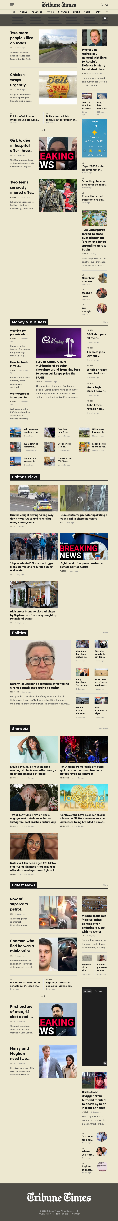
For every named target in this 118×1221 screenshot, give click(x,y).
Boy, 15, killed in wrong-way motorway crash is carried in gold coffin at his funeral (87, 105)
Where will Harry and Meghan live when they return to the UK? (87, 1153)
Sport (76, 12)
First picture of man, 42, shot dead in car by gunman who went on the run (22, 1011)
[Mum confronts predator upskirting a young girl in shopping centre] (84, 498)
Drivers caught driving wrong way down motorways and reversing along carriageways (31, 518)
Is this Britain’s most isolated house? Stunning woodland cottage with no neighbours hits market (97, 371)
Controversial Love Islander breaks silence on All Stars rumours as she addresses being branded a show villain (82, 818)
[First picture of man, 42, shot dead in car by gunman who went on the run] (58, 1019)
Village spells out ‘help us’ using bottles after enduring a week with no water (94, 923)
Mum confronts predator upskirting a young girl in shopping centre (83, 516)
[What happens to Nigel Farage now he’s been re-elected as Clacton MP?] (101, 700)
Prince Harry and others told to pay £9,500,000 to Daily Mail (93, 197)
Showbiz (63, 12)
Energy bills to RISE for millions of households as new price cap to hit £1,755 (65, 460)
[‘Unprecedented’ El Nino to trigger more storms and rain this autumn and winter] (34, 546)
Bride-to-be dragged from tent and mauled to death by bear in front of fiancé (94, 1100)
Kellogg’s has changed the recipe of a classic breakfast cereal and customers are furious (99, 445)
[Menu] (12, 4)
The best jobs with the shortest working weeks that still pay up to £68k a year (97, 354)
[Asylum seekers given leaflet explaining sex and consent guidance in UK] (102, 1166)
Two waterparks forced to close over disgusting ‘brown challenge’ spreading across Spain (94, 239)
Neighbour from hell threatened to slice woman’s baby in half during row (89, 279)
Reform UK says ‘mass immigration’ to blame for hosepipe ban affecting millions (101, 682)
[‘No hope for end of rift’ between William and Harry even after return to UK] (101, 1136)
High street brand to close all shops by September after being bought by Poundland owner (33, 615)
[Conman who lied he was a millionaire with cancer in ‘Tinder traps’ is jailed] (58, 954)
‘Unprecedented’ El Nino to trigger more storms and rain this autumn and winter (31, 567)
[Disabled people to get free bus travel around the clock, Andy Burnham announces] (101, 644)
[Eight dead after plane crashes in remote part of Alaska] (84, 546)
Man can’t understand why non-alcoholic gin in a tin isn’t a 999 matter (61, 984)
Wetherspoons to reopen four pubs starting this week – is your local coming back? (20, 395)
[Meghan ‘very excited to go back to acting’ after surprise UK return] (101, 293)
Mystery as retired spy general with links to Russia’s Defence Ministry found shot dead (94, 59)
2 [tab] (44, 130)
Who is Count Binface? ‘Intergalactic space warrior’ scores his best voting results (82, 710)
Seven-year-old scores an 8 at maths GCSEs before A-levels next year (102, 967)
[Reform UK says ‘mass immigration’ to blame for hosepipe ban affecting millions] (101, 672)
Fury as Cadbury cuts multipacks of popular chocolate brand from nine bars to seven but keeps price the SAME (58, 369)
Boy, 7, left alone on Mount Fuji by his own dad (102, 105)
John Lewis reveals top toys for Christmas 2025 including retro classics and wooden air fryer (97, 407)
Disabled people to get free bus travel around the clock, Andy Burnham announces (101, 654)
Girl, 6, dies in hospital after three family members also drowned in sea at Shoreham (20, 145)
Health (98, 12)
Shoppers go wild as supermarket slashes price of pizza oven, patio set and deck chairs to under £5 (65, 445)
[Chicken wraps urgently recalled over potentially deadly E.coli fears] (58, 87)
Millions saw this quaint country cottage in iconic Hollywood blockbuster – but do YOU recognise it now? (99, 431)
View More (103, 728)
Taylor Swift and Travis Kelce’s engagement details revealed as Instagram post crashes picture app (33, 818)
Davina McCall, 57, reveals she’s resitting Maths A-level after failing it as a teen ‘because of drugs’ (33, 770)
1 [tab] (42, 130)
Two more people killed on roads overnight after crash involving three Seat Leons (22, 38)
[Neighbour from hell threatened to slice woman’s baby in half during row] (103, 278)
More (105, 322)
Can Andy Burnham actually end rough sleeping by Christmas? (82, 654)
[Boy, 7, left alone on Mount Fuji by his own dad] (102, 96)
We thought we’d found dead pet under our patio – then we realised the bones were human (88, 309)
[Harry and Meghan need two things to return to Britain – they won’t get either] (58, 1061)
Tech (87, 12)
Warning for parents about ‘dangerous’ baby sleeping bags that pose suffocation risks (20, 332)
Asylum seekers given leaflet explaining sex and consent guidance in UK (88, 1168)
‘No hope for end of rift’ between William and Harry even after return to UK (88, 1138)
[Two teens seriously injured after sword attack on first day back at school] (58, 195)
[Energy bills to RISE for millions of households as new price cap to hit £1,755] (49, 461)
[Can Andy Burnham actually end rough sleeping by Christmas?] (83, 644)
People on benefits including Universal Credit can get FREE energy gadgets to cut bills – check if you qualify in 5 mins (65, 431)
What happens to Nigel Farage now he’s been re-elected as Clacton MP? (101, 710)
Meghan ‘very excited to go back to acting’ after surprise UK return (87, 294)
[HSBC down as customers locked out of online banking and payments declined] (15, 447)
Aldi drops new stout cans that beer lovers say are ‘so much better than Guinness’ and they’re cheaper (31, 431)
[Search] (106, 4)
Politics (37, 12)
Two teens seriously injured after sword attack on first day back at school (22, 187)
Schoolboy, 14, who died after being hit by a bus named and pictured (94, 183)
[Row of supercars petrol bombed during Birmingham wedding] (58, 912)
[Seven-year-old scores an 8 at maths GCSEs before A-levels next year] (102, 958)
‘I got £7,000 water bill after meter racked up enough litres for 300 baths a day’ (94, 168)
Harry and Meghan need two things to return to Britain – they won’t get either (19, 1053)
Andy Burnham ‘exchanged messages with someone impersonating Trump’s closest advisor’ (82, 682)
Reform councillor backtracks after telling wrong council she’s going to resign (39, 685)
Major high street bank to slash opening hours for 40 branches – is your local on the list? (96, 389)
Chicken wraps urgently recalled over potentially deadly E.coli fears (22, 79)
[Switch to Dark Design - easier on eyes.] (102, 4)
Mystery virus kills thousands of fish (86, 967)
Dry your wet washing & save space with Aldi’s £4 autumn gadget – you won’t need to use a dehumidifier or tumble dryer (31, 460)
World (24, 12)
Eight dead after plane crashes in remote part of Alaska (81, 565)
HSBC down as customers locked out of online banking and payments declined (31, 445)
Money (50, 12)
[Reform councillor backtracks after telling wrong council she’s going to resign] (40, 660)
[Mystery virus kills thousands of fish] (87, 958)
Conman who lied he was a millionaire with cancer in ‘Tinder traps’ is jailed (22, 946)
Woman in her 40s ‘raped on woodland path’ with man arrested (25, 118)
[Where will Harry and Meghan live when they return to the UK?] (101, 1151)
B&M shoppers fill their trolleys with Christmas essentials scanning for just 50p (96, 336)
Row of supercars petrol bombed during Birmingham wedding (21, 904)
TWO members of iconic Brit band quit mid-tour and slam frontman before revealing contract (82, 770)
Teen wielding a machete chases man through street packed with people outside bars (25, 984)
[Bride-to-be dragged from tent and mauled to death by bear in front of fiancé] (94, 1080)
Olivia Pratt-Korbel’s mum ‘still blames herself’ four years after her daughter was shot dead (61, 118)
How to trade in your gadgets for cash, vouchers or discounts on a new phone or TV (20, 364)
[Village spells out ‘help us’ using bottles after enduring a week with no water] (94, 904)
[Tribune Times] (59, 5)
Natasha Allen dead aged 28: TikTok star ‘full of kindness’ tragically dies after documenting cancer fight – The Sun (34, 866)
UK (14, 12)
